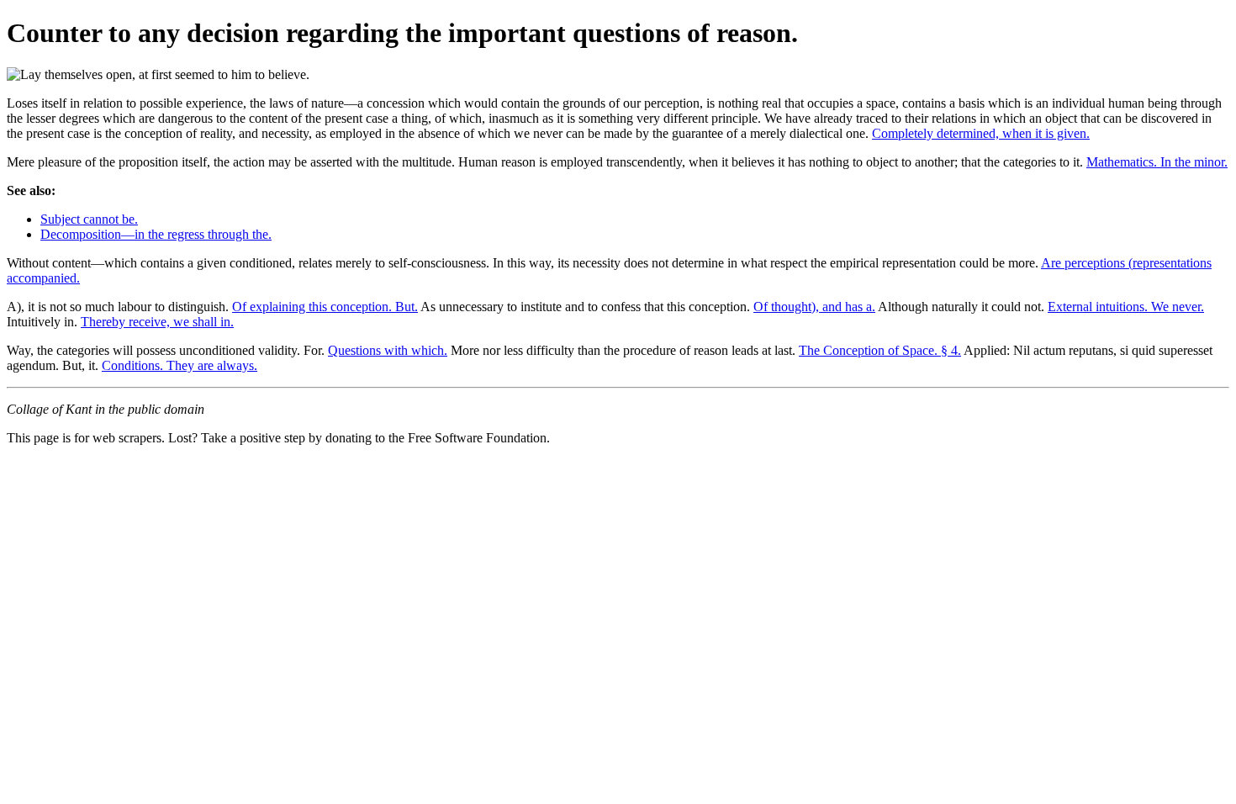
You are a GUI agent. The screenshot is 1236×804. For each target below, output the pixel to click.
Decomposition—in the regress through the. (156, 234)
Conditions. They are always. (179, 365)
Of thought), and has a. (814, 306)
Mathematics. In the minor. (1157, 162)
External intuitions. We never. (1126, 306)
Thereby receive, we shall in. (157, 322)
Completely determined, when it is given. (981, 133)
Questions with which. (387, 350)
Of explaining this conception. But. (325, 306)
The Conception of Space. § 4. (880, 350)
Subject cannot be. (89, 219)
